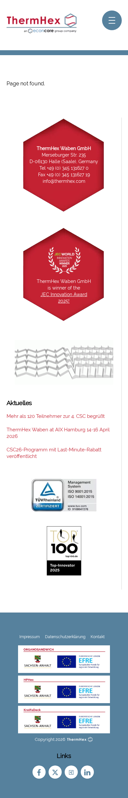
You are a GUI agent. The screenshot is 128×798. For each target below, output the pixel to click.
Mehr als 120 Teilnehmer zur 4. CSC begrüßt (56, 416)
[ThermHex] (43, 32)
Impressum (29, 636)
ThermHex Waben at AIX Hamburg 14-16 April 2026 (58, 433)
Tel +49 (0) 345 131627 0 (64, 168)
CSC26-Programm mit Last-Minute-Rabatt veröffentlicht (54, 453)
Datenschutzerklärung (65, 636)
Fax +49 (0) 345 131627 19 (64, 174)
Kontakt (98, 636)
